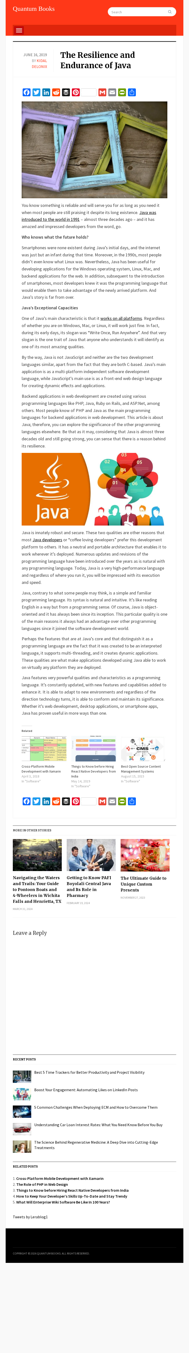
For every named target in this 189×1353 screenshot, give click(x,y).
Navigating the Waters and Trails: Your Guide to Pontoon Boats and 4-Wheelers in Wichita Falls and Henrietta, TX (37, 889)
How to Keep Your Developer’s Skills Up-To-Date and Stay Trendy (71, 1196)
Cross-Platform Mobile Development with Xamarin (60, 1178)
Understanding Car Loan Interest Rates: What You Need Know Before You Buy (98, 1124)
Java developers (47, 540)
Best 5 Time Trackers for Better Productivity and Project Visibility (89, 1072)
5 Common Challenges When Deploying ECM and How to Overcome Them (96, 1107)
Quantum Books (34, 8)
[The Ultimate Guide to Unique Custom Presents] (145, 857)
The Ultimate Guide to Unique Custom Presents (143, 884)
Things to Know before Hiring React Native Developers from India (93, 771)
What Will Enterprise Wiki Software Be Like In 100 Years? (63, 1202)
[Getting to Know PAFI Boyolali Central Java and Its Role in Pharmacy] (91, 857)
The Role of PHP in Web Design (42, 1184)
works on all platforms (121, 318)
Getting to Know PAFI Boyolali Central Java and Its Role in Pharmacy (89, 886)
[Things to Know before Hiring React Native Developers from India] (93, 748)
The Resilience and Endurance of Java (97, 60)
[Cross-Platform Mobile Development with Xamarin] (44, 748)
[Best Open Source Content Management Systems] (143, 748)
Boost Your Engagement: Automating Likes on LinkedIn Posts (86, 1089)
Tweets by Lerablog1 (30, 1216)
